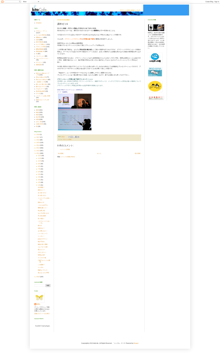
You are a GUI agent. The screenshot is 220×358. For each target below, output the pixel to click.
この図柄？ (41, 264)
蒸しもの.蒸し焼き (41, 84)
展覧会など (39, 37)
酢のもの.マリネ (41, 86)
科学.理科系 (39, 42)
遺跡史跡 (39, 64)
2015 (38, 142)
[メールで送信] (69, 137)
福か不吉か (41, 241)
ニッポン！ (41, 236)
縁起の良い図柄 (42, 244)
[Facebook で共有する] (76, 137)
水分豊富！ (41, 187)
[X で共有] (74, 137)
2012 (38, 150)
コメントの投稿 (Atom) (68, 157)
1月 (39, 185)
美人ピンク (41, 249)
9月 (39, 164)
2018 (38, 134)
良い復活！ (41, 218)
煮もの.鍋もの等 (41, 77)
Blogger (136, 343)
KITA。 (39, 304)
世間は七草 (41, 255)
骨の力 (40, 225)
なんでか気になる (43, 213)
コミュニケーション (42, 58)
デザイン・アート (41, 31)
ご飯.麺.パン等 (40, 82)
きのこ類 (39, 122)
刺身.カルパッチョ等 (42, 100)
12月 (39, 155)
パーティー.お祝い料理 (43, 96)
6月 (39, 172)
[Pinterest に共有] (78, 137)
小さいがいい (42, 252)
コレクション (40, 56)
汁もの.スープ (40, 89)
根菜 (37, 112)
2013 (38, 148)
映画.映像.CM (40, 51)
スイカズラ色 (42, 258)
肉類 (37, 119)
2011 (38, 153)
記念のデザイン (42, 239)
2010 (38, 277)
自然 (37, 40)
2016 (38, 140)
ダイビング (39, 62)
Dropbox (38, 23)
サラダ (38, 93)
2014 (38, 145)
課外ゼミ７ (41, 190)
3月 (39, 180)
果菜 (37, 115)
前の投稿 (137, 153)
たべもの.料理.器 (41, 35)
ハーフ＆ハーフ (42, 233)
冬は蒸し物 (41, 210)
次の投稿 (60, 153)
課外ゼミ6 (41, 202)
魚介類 (38, 117)
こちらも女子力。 (43, 205)
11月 (39, 158)
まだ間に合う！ (42, 231)
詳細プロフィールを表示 (42, 313)
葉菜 (37, 110)
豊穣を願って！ (42, 208)
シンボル (40, 267)
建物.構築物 (39, 49)
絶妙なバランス (42, 270)
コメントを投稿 (65, 149)
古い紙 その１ (42, 195)
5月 (39, 174)
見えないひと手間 (43, 273)
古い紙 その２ (42, 193)
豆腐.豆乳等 (39, 124)
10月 (39, 161)
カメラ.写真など (41, 44)
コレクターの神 (42, 247)
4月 (39, 177)
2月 (39, 182)
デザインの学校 (67, 139)
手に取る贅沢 (42, 216)
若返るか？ (41, 228)
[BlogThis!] (72, 137)
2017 (38, 137)
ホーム (99, 153)
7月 (39, 169)
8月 (39, 166)
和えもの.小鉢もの (41, 79)
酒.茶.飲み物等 (40, 91)
